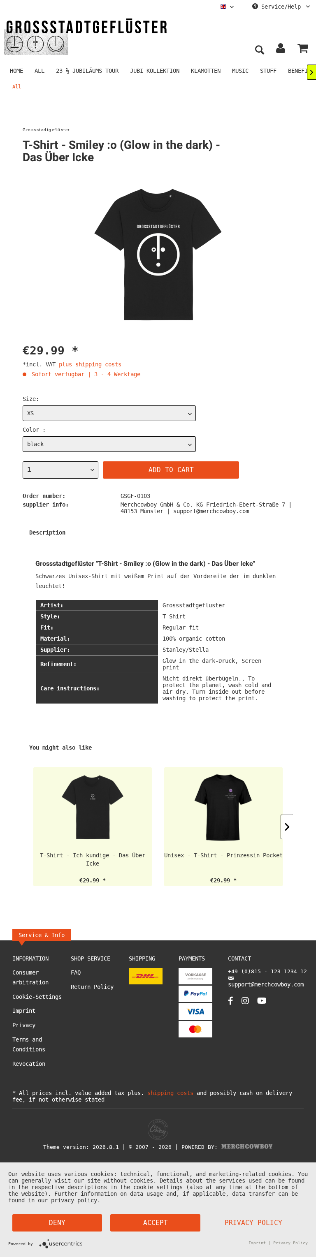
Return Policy (92, 987)
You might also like (60, 747)
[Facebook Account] (230, 1000)
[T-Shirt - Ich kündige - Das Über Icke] (92, 807)
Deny (57, 1223)
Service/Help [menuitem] (281, 6)
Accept (155, 1223)
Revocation (28, 1063)
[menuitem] (227, 7)
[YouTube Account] (262, 1000)
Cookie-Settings (37, 996)
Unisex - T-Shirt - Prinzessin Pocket (223, 855)
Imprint (23, 1010)
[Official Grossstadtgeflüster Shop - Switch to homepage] (86, 36)
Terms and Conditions (28, 1044)
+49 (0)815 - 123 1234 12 (267, 971)
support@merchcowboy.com (266, 984)
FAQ (76, 972)
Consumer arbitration (30, 977)
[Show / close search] (259, 50)
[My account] (281, 50)
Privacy (23, 1025)
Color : (34, 429)
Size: (31, 399)
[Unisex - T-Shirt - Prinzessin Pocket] (223, 807)
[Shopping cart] (303, 50)
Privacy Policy (253, 1223)
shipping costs (170, 1093)
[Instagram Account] (245, 1000)
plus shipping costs (90, 364)
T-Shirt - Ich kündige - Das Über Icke (92, 859)
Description (47, 532)
